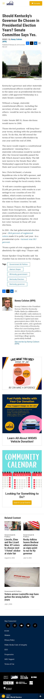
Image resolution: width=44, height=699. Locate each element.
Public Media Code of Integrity (16, 645)
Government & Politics (19, 264)
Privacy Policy (9, 640)
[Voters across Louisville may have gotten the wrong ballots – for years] (22, 577)
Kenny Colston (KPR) (12, 40)
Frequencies (9, 654)
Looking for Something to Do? (22, 495)
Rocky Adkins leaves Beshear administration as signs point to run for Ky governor (30, 546)
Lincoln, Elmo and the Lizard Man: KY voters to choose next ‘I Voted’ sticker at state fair (12, 546)
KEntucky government (18, 274)
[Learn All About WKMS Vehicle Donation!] (22, 413)
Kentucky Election (17, 279)
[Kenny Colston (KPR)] (7, 304)
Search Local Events (22, 502)
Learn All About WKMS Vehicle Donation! (22, 439)
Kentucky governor (17, 284)
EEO (6, 650)
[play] (3, 696)
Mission (7, 635)
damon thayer (15, 269)
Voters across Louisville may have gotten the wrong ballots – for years (22, 597)
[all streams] (41, 696)
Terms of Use (9, 664)
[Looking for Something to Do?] (22, 469)
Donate (37, 3)
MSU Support (9, 659)
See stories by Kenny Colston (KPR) (27, 342)
